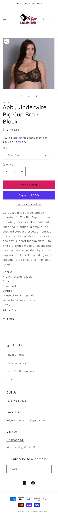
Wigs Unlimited (24, 511)
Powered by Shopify (39, 511)
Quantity (8, 164)
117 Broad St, (15, 439)
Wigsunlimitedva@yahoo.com (27, 420)
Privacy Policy (15, 354)
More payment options (29, 204)
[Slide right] (36, 96)
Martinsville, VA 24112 (20, 447)
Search (10, 379)
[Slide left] (21, 96)
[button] (4, 19)
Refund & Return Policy (21, 371)
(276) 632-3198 (16, 400)
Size (5, 148)
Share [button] (11, 318)
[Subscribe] (47, 469)
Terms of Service (17, 363)
